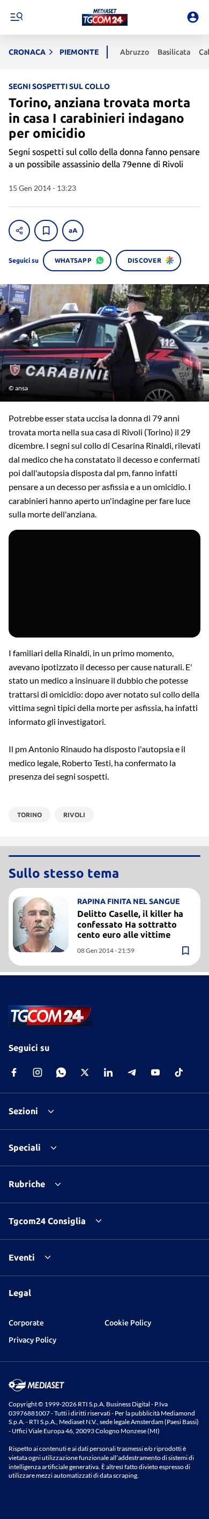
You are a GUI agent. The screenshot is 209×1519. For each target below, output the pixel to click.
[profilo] (192, 17)
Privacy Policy (32, 1340)
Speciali (25, 1147)
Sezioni (23, 1111)
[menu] (16, 17)
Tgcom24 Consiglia (47, 1221)
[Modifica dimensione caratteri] (73, 230)
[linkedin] (108, 1072)
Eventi (22, 1257)
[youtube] (155, 1072)
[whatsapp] (61, 1072)
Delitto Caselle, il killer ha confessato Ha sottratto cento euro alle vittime (130, 924)
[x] (84, 1072)
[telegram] (131, 1072)
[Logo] (105, 17)
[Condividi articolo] (19, 230)
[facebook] (14, 1072)
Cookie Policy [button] (127, 1322)
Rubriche (27, 1184)
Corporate (26, 1322)
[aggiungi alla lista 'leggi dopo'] (46, 230)
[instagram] (37, 1072)
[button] (105, 17)
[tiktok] (179, 1072)
